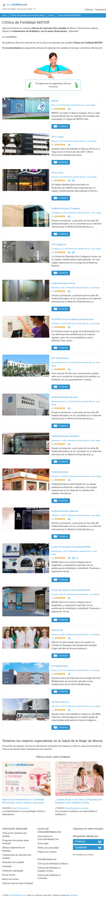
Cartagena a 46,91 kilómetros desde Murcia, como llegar (76, 213)
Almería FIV (57, 630)
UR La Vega (57, 137)
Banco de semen (10, 879)
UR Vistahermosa (60, 358)
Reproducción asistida (79, 808)
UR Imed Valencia (60, 702)
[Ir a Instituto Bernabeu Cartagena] (69, 216)
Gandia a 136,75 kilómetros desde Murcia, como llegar (75, 594)
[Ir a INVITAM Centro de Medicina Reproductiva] (69, 327)
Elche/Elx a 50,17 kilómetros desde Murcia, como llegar (75, 287)
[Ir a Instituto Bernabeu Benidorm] (69, 444)
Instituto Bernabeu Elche (63, 283)
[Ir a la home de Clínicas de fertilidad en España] (19, 4)
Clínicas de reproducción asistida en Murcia (27, 15)
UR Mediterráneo (59, 666)
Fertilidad (6, 866)
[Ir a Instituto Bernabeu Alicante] (69, 408)
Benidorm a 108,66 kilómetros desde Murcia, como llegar (76, 476)
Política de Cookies (47, 852)
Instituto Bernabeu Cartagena (65, 208)
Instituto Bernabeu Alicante (64, 397)
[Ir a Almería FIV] (69, 638)
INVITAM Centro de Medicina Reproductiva (72, 319)
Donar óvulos (8, 875)
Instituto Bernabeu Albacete (64, 511)
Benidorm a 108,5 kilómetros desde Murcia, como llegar (75, 440)
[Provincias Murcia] (88, 841)
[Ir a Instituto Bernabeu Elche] (69, 291)
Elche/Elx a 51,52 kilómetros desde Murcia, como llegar (75, 323)
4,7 (53, 638)
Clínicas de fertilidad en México (53, 863)
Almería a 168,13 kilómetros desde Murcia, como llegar (75, 634)
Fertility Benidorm (60, 472)
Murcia (51, 15)
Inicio (4, 15)
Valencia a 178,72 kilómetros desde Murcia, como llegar (75, 706)
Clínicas (89, 9)
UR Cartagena (58, 244)
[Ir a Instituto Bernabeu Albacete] (69, 519)
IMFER (54, 101)
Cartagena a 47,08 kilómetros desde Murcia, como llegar (76, 249)
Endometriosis (23, 808)
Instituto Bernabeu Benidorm (65, 436)
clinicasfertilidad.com (17, 895)
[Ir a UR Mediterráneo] (69, 674)
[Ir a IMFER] (69, 109)
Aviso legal (43, 843)
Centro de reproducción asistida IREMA (70, 547)
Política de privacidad (48, 848)
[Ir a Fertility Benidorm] (69, 480)
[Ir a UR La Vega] (69, 145)
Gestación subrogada (12, 871)
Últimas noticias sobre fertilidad (17, 883)
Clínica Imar (57, 172)
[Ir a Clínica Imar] (69, 181)
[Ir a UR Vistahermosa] (69, 369)
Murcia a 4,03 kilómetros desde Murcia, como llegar (74, 177)
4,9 (53, 180)
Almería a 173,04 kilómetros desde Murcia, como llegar (75, 670)
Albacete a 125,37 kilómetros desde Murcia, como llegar (76, 515)
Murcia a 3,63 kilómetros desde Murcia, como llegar (74, 141)
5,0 (53, 109)
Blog (14, 808)
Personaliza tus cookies (83, 854)
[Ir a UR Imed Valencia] (69, 710)
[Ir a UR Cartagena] (69, 252)
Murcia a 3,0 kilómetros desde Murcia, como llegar (73, 105)
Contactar (63, 126)
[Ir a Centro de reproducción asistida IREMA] (69, 558)
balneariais (73, 895)
